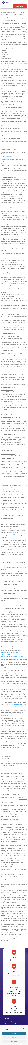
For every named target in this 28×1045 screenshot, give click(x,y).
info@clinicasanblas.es (22, 141)
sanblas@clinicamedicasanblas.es (8, 141)
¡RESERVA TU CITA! (19, 6)
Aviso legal (6, 1018)
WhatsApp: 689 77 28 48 (14, 991)
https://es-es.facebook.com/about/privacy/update (12, 637)
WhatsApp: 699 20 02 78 (11, 1011)
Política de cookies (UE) (10, 1023)
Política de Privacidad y (10, 1020)
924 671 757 (14, 989)
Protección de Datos (9, 1021)
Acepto (14, 1033)
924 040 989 (14, 1009)
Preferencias (14, 1041)
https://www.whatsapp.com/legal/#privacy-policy (12, 656)
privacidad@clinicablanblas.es (9, 156)
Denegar (14, 1037)
